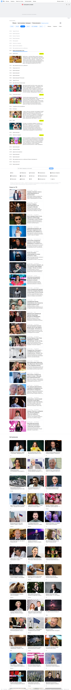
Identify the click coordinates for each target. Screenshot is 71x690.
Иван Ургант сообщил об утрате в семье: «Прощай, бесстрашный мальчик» (34, 376)
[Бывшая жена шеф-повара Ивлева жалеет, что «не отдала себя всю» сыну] (53, 590)
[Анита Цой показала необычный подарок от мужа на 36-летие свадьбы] (35, 608)
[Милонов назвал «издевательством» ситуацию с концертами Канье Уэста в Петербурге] (53, 625)
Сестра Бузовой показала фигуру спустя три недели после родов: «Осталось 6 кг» (34, 327)
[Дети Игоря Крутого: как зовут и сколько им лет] (17, 537)
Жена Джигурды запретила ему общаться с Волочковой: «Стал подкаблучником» (35, 364)
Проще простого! (16, 67)
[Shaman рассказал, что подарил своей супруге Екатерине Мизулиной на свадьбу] (53, 519)
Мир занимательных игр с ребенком (20, 48)
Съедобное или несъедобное (19, 106)
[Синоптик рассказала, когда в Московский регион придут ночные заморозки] (35, 643)
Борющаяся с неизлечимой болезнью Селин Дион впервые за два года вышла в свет (35, 400)
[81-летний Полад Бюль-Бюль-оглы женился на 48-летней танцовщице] (53, 484)
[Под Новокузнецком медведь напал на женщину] (17, 590)
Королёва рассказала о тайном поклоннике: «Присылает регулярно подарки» (33, 425)
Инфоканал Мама (16, 149)
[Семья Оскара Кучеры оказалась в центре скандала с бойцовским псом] (53, 448)
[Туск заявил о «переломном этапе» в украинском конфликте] (17, 661)
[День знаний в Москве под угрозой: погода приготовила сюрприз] (35, 590)
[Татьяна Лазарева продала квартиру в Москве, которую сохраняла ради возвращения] (17, 608)
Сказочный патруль (17, 94)
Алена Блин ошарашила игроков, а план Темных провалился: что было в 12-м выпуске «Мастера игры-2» (35, 242)
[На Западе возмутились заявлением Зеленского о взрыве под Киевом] (35, 519)
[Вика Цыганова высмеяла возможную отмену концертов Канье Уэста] (53, 661)
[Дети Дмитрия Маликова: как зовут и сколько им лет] (53, 537)
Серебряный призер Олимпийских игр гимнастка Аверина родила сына (35, 303)
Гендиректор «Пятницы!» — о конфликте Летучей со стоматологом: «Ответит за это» (34, 352)
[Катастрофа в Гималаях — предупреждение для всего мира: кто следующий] (17, 484)
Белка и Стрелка (16, 35)
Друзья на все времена (17, 45)
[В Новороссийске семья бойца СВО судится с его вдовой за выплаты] (35, 572)
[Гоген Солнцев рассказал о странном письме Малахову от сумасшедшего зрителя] (53, 554)
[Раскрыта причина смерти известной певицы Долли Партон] (17, 679)
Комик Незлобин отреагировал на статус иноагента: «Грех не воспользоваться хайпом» (35, 254)
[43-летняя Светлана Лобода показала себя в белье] (53, 643)
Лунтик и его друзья (17, 43)
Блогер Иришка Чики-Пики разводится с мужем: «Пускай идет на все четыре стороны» (35, 339)
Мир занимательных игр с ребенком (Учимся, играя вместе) (25, 159)
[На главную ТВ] (3, 1)
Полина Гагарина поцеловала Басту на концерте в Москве (33, 205)
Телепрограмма (12, 20)
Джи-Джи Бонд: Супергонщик (19, 82)
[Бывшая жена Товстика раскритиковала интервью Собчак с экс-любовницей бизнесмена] (53, 572)
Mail (1, 689)
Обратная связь (66, 689)
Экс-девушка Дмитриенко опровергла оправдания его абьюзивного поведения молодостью (34, 388)
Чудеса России (16, 31)
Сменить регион (44, 23)
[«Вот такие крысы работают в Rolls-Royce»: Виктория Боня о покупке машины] (35, 554)
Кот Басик (15, 108)
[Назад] (67, 5)
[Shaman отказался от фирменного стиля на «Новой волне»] (35, 537)
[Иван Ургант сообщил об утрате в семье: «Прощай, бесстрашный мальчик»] (17, 501)
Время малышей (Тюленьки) (18, 77)
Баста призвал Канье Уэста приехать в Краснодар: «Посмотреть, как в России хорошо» (34, 218)
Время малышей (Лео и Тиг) (18, 50)
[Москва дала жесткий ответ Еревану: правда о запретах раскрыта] (17, 519)
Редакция (27, 689)
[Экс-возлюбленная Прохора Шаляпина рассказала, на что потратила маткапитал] (35, 448)
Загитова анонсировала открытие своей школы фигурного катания (33, 278)
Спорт (60, 26)
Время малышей (16, 33)
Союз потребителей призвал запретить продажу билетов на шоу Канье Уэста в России (35, 291)
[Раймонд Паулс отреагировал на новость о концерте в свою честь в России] (53, 466)
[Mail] (1, 1)
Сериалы (55, 26)
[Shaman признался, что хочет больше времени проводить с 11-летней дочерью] (35, 466)
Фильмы (49, 26)
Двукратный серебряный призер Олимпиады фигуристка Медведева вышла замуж (34, 315)
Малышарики (15, 40)
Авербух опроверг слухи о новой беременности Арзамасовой (34, 193)
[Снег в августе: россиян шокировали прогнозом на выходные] (35, 679)
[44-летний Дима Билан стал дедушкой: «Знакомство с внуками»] (35, 484)
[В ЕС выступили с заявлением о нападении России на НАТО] (35, 625)
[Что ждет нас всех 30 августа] (53, 608)
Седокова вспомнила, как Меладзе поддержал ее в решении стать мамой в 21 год (34, 230)
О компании (5, 689)
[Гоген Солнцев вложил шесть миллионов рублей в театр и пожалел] (17, 625)
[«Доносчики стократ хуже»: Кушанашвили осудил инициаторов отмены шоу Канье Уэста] (17, 554)
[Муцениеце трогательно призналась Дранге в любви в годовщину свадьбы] (53, 679)
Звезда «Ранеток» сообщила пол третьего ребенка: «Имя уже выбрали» (35, 412)
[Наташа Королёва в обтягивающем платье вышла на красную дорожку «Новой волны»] (17, 466)
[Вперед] (69, 5)
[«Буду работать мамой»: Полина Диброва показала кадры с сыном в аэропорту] (35, 501)
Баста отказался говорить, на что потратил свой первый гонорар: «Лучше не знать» (35, 266)
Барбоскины (15, 53)
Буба (14, 120)
